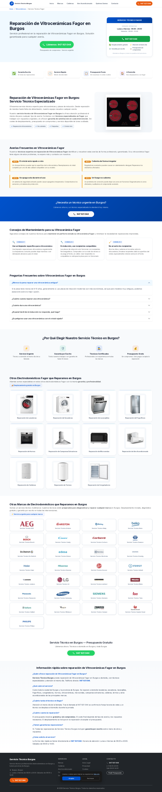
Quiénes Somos (102, 3)
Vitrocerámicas (21, 9)
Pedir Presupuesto (115, 773)
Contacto (114, 3)
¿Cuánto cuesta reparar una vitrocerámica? (31, 299)
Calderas (70, 3)
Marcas (60, 3)
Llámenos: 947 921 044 (58, 44)
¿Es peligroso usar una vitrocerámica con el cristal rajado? (37, 318)
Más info (97, 774)
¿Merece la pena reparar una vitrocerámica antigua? (35, 283)
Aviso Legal (86, 763)
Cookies (85, 769)
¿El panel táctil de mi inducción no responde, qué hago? (36, 312)
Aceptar (71, 778)
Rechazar (90, 778)
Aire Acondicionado (84, 3)
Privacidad (86, 766)
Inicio (52, 3)
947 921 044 (145, 3)
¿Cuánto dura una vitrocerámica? (26, 305)
